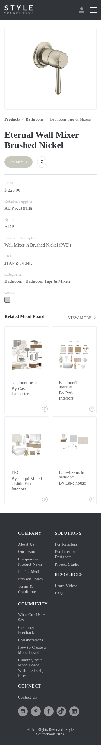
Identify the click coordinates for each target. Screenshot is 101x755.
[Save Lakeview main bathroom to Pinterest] (92, 500)
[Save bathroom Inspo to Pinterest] (45, 409)
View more (80, 317)
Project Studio (67, 564)
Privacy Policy (30, 579)
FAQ (59, 593)
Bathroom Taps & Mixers (70, 119)
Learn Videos (66, 586)
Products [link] (12, 119)
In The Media (29, 571)
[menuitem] (82, 9)
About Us (26, 544)
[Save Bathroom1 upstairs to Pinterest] (92, 409)
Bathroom (35, 119)
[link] (35, 119)
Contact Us (27, 697)
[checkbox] (7, 300)
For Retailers (66, 544)
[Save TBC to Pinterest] (45, 500)
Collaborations (30, 640)
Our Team (26, 552)
